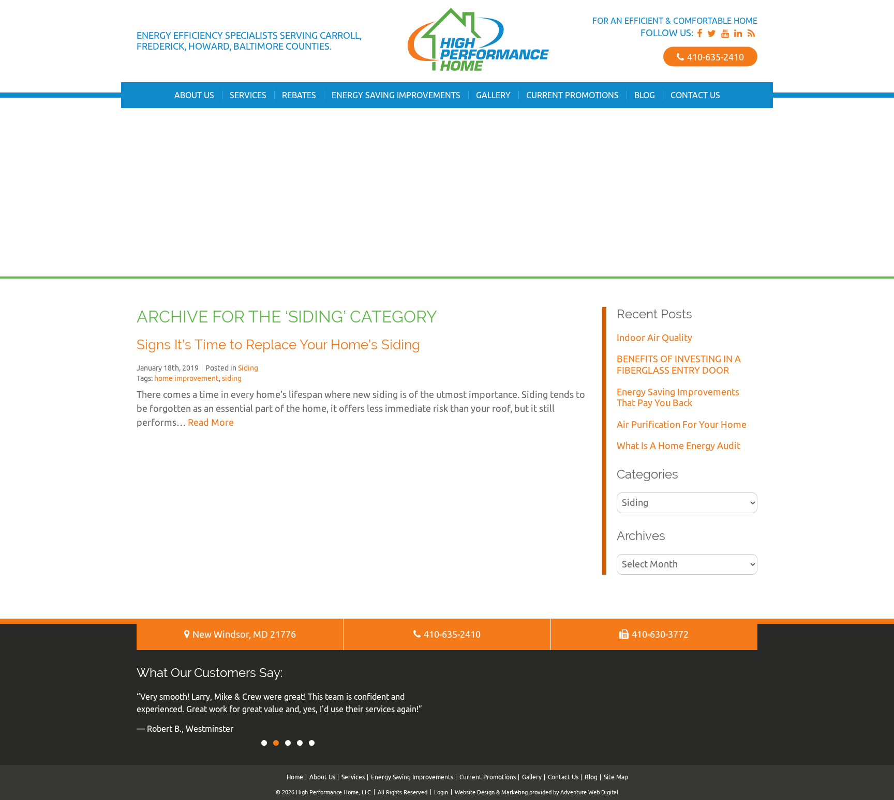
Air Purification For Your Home (682, 424)
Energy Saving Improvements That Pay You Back (678, 398)
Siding (248, 368)
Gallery (493, 95)
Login (441, 792)
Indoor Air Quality (654, 337)
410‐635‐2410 (714, 56)
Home (295, 777)
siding (232, 378)
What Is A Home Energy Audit (678, 445)
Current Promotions (572, 95)
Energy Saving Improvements (396, 95)
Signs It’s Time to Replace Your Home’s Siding (278, 344)
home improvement (186, 378)
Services (248, 95)
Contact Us (695, 95)
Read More (211, 422)
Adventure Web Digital (589, 792)
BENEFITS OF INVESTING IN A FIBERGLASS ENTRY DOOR (679, 364)
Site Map (616, 777)
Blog (644, 95)
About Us (194, 95)
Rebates (299, 95)
